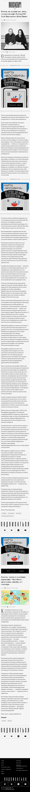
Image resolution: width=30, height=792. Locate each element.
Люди (2, 20)
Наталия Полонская (11, 20)
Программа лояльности (22, 770)
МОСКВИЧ (15, 5)
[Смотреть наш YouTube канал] (25, 530)
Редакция (18, 760)
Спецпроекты (19, 768)
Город (2, 588)
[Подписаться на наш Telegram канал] (4, 530)
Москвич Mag (8, 787)
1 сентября (4, 720)
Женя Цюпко (18, 513)
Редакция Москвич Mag (12, 588)
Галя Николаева (11, 513)
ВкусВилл (10, 720)
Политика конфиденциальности (21, 766)
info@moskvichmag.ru (9, 789)
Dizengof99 (4, 513)
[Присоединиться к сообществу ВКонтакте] (11, 530)
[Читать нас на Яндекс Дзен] (18, 530)
